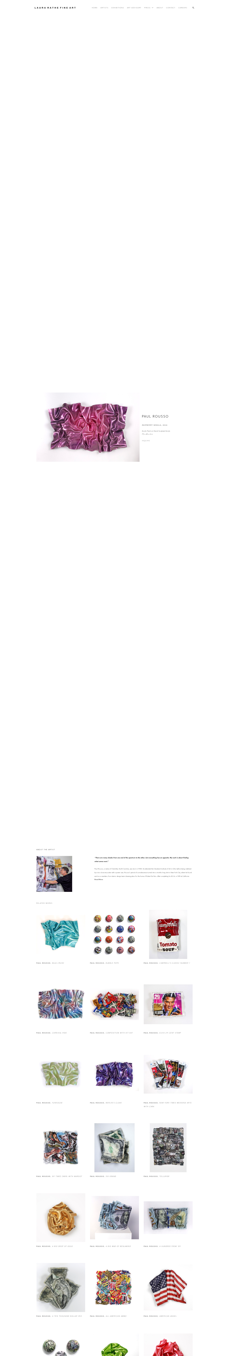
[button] (149, 8)
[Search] (193, 8)
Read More (98, 879)
